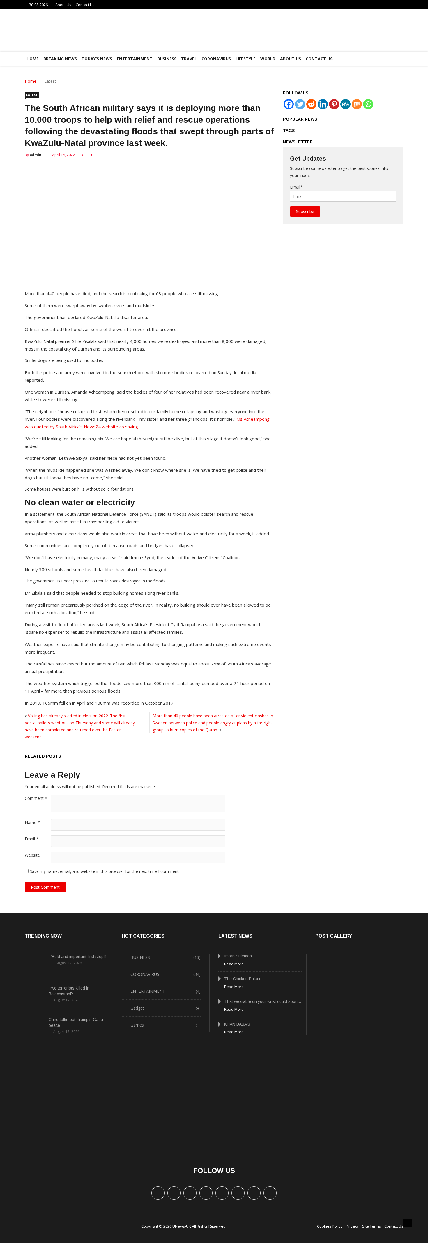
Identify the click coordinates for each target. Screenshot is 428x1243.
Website (32, 855)
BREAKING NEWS (60, 58)
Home (30, 81)
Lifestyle (246, 58)
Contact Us (85, 4)
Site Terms (371, 1226)
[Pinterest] (334, 104)
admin (35, 154)
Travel (189, 58)
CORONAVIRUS (216, 58)
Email (31, 838)
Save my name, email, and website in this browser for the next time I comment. (105, 871)
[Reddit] (311, 104)
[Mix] (357, 104)
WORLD (267, 58)
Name (32, 822)
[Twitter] (300, 104)
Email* (296, 187)
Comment (36, 798)
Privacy (352, 1226)
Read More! (234, 963)
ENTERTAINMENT (135, 58)
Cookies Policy (329, 1226)
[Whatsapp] (368, 104)
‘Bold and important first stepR (79, 956)
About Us (63, 4)
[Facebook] (289, 104)
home (32, 58)
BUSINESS (166, 58)
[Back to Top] (407, 1223)
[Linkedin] (323, 104)
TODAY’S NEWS (97, 58)
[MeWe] (345, 104)
